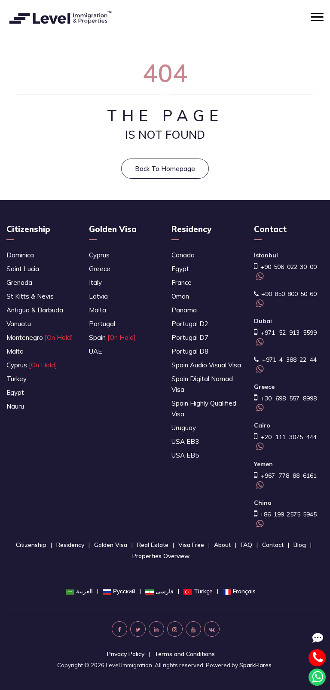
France (181, 282)
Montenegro (39, 337)
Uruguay (183, 428)
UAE (95, 351)
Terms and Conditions (184, 654)
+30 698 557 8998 (287, 398)
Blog (299, 545)
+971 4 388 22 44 (288, 359)
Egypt (15, 392)
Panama (184, 310)
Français (244, 591)
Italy (95, 282)
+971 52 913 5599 (287, 332)
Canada (183, 255)
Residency (191, 229)
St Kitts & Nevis (30, 296)
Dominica (20, 255)
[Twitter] (138, 629)
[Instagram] (175, 629)
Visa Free (191, 545)
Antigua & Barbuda (34, 310)
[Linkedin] (156, 629)
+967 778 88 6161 (287, 475)
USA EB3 (185, 441)
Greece (99, 269)
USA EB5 (185, 455)
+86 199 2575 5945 (287, 514)
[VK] (212, 629)
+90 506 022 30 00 (287, 267)
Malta (15, 351)
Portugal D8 (189, 351)
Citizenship (28, 229)
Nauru (15, 406)
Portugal (102, 324)
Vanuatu (18, 324)
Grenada (19, 282)
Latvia (98, 296)
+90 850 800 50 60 (288, 294)
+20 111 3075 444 (287, 437)
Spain (112, 337)
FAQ (246, 545)
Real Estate (152, 545)
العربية (84, 591)
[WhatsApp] (258, 277)
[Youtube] (193, 629)
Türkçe (203, 591)
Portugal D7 (189, 337)
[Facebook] (119, 629)
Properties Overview (160, 556)
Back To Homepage (165, 169)
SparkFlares (255, 665)
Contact (273, 545)
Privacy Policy (125, 654)
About (222, 545)
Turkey (16, 379)
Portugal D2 (189, 324)
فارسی (165, 591)
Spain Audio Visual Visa (206, 365)
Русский (124, 591)
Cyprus (31, 365)
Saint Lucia (22, 269)
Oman (180, 296)
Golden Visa (113, 229)
